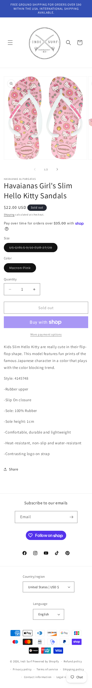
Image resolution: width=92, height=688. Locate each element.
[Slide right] (57, 169)
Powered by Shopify (46, 661)
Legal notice (64, 677)
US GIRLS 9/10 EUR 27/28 (33, 248)
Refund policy (73, 661)
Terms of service (47, 669)
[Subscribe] (71, 517)
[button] (10, 42)
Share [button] (13, 469)
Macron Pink (22, 268)
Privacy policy (22, 669)
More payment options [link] (46, 334)
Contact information (38, 677)
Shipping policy (73, 669)
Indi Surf (26, 661)
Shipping (9, 214)
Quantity (10, 279)
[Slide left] (34, 169)
